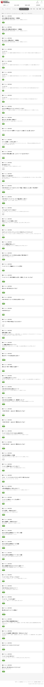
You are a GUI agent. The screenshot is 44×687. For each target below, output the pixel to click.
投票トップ (5, 5)
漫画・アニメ (4, 16)
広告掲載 (35, 681)
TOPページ (17, 681)
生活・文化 (32, 8)
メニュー (41, 2)
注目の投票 (16, 5)
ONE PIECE (10, 16)
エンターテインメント (24, 8)
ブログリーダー (30, 681)
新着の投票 (27, 5)
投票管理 (38, 5)
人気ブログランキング (5, 2)
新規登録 (21, 681)
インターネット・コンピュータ (11, 8)
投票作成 (37, 2)
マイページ (25, 681)
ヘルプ (42, 681)
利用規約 (39, 681)
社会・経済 (38, 8)
